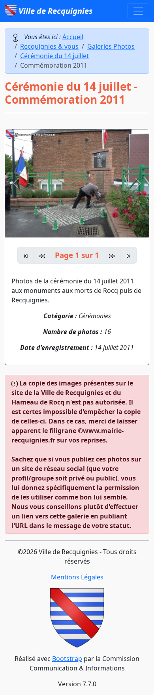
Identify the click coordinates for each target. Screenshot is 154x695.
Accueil (72, 36)
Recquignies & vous (49, 46)
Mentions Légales (77, 577)
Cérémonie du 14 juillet (54, 55)
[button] (16, 183)
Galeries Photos (111, 46)
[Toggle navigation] (138, 11)
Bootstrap (67, 658)
